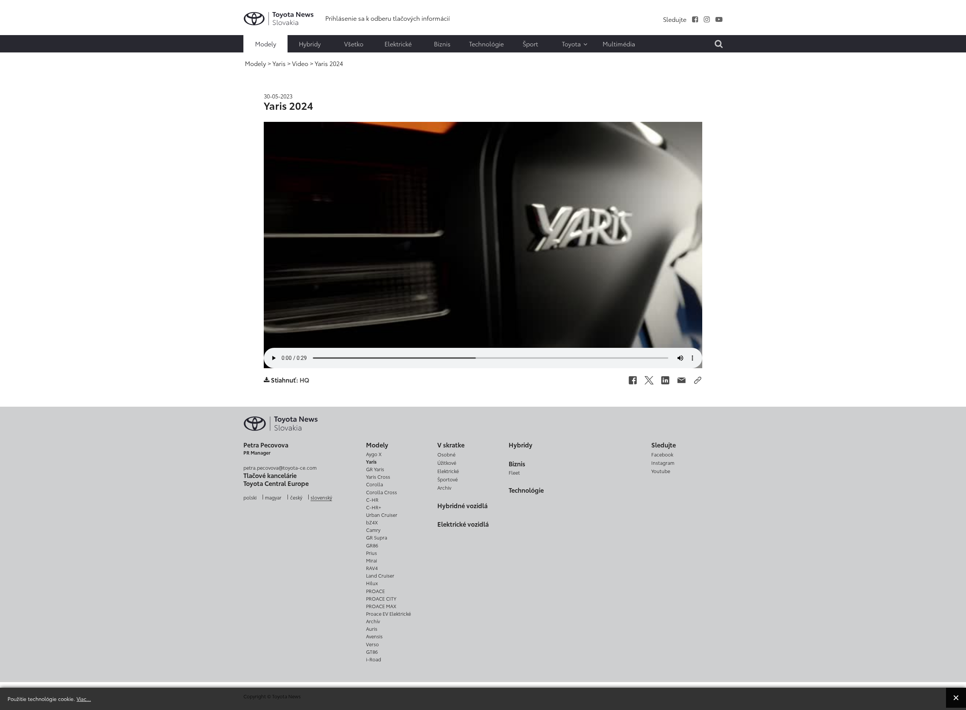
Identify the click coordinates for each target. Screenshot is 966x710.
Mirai (371, 560)
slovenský (321, 497)
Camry (373, 529)
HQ (304, 379)
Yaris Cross (378, 476)
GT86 (372, 651)
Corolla (374, 484)
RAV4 (372, 567)
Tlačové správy (21, 13)
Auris (371, 628)
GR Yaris (375, 469)
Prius (371, 552)
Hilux (372, 582)
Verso (372, 644)
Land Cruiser (380, 575)
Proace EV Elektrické (388, 613)
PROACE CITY (381, 598)
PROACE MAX (381, 605)
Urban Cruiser (381, 514)
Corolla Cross (381, 492)
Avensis (374, 636)
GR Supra (376, 537)
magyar (273, 497)
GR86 (372, 545)
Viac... (84, 698)
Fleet (514, 472)
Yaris (371, 461)
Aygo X (373, 453)
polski (250, 497)
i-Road (373, 659)
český (296, 497)
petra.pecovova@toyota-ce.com (280, 467)
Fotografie (21, 29)
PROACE (375, 590)
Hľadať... (23, 59)
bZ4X (372, 522)
